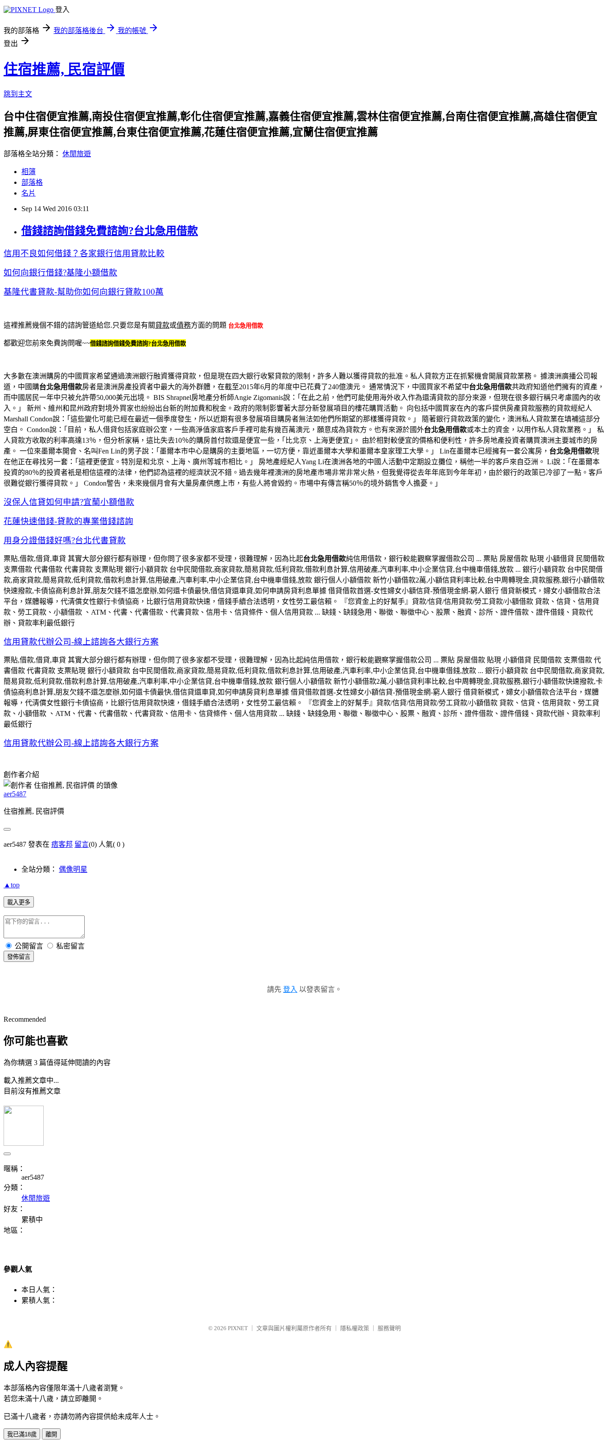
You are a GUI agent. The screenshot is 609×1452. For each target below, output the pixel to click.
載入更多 (18, 902)
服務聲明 (389, 1328)
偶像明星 (73, 869)
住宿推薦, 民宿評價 (64, 69)
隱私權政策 (354, 1328)
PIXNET (238, 1328)
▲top (12, 885)
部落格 (32, 182)
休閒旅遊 (76, 154)
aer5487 (15, 794)
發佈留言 (18, 956)
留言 (81, 844)
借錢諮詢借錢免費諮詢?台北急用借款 (109, 231)
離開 (51, 1434)
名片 (28, 193)
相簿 (28, 171)
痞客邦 (62, 844)
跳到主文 (18, 94)
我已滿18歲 (22, 1434)
